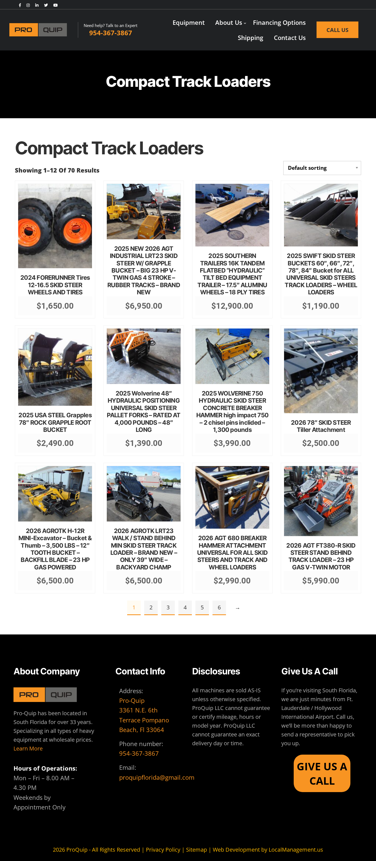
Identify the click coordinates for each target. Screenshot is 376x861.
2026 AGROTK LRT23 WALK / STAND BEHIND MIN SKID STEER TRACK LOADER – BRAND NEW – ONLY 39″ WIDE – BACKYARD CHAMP (143, 549)
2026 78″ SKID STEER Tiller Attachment (321, 426)
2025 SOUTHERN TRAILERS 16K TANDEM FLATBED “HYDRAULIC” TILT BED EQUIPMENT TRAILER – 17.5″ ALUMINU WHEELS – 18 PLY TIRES (232, 274)
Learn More (28, 748)
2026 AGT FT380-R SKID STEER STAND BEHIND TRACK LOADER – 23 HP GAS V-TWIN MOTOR (320, 556)
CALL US (337, 30)
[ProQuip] (43, 29)
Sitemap (196, 849)
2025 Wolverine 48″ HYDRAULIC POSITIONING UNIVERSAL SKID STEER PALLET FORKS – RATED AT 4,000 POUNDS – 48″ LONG (143, 411)
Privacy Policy (163, 849)
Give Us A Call (322, 773)
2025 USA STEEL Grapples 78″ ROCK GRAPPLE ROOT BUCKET (54, 422)
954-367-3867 (139, 753)
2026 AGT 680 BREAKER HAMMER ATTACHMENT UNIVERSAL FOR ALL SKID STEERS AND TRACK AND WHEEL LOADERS (232, 552)
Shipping (250, 37)
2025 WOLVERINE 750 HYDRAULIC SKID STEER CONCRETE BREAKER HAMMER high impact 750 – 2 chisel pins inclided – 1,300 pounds (232, 411)
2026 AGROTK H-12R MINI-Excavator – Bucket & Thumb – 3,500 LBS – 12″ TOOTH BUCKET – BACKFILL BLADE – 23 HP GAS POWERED (55, 549)
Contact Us (290, 37)
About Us (228, 22)
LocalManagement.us (296, 849)
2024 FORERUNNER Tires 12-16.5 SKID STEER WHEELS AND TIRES (55, 285)
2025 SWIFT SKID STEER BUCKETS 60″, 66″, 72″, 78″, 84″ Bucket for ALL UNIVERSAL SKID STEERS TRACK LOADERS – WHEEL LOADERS (321, 274)
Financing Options (279, 22)
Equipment (189, 22)
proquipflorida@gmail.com (156, 777)
